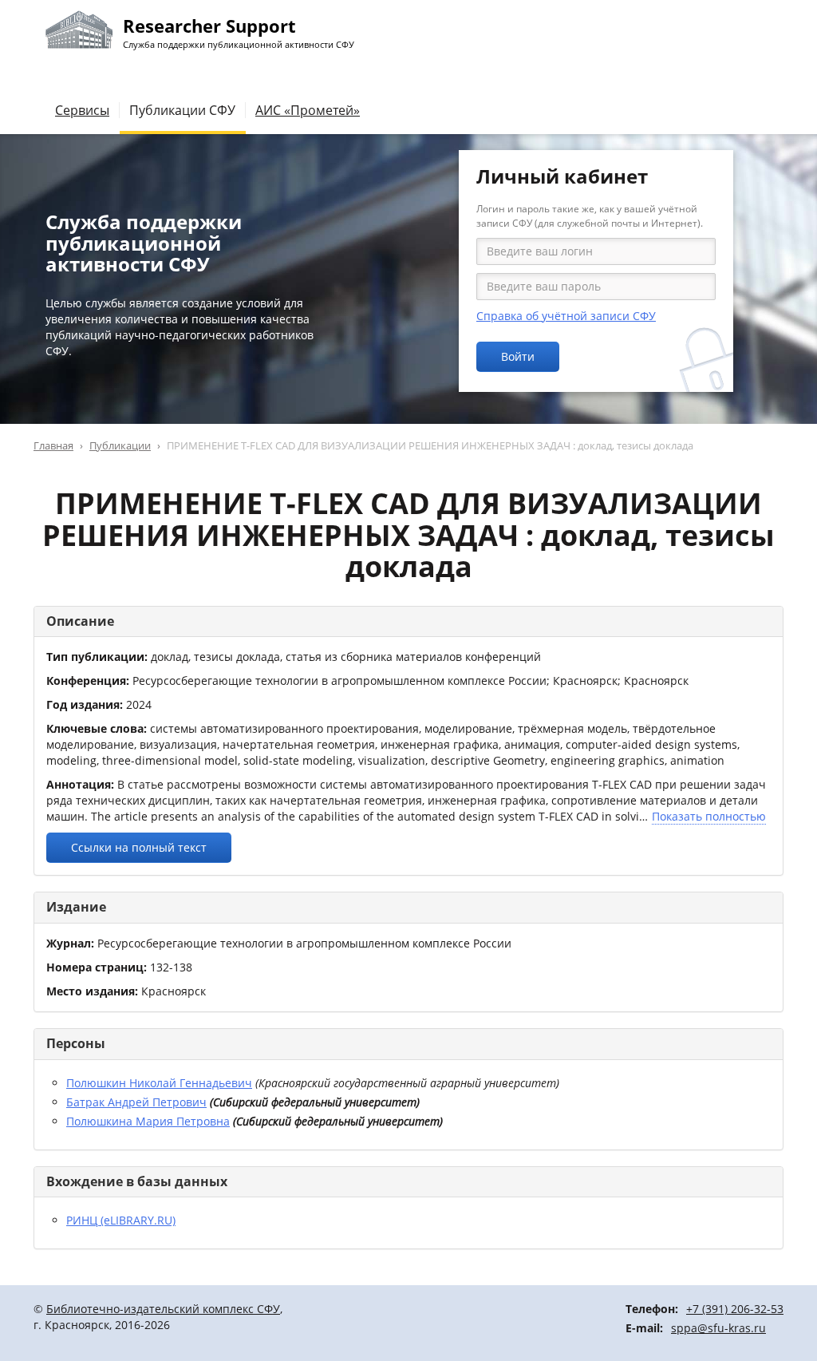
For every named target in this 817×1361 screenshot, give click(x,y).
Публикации (120, 445)
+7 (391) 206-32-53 (734, 1308)
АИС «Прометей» (307, 110)
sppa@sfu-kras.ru (718, 1327)
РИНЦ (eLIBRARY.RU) (121, 1220)
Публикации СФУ (182, 110)
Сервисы (82, 110)
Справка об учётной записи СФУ (566, 315)
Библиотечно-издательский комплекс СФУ (163, 1308)
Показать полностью (709, 816)
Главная (53, 445)
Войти (518, 356)
